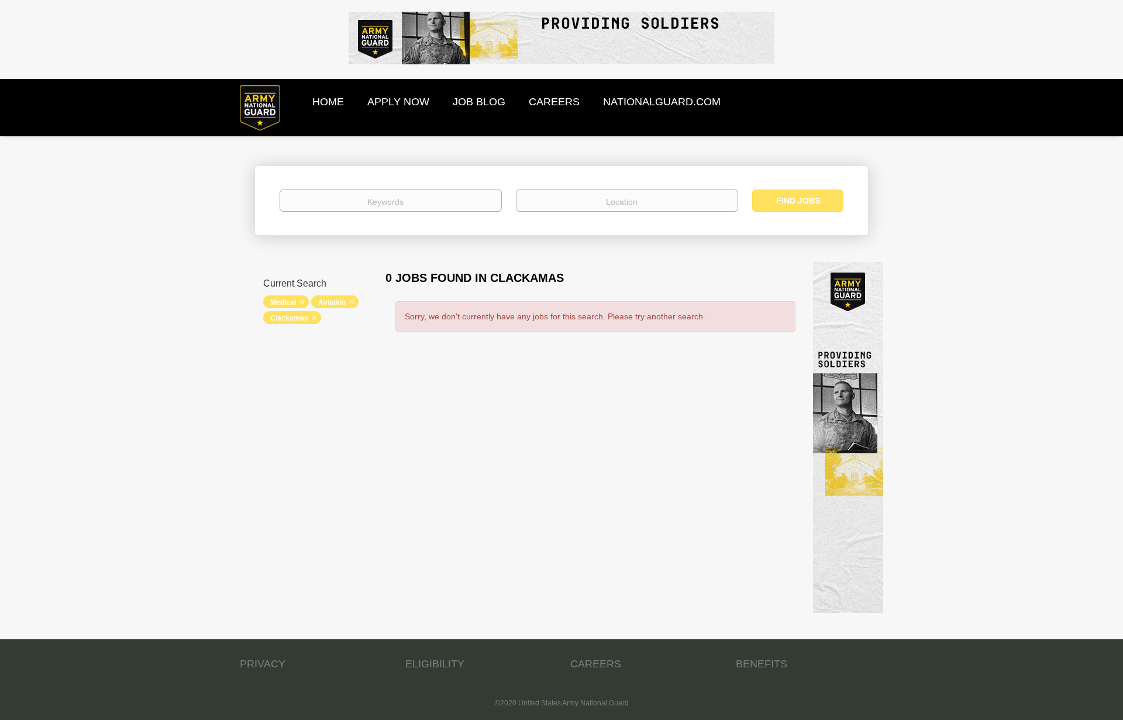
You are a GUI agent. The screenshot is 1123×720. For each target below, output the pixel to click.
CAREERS (595, 664)
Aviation (332, 302)
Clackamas (289, 318)
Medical (283, 302)
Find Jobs (798, 200)
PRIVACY (262, 664)
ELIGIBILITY (434, 664)
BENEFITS (761, 664)
